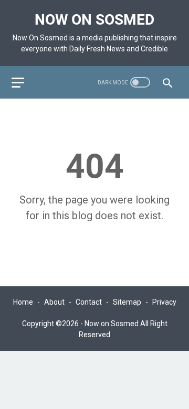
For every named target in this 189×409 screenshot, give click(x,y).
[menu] (24, 82)
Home (23, 302)
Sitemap (127, 302)
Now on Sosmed (94, 19)
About (54, 302)
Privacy (164, 302)
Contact (89, 302)
